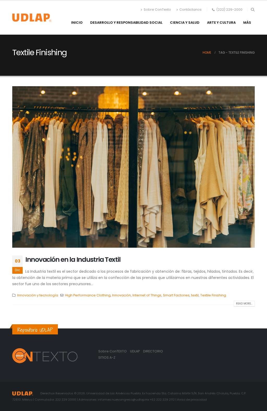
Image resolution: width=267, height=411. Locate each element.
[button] (252, 10)
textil (195, 295)
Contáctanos (190, 9)
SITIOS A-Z (106, 357)
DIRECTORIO (153, 351)
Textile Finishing (213, 295)
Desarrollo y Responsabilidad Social (126, 22)
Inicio (77, 22)
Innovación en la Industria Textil (72, 259)
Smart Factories (176, 295)
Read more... (244, 304)
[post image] (133, 167)
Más (247, 22)
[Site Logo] (31, 18)
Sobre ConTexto (157, 9)
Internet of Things (146, 295)
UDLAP (135, 351)
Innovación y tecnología (37, 295)
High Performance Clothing (88, 295)
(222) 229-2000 (229, 9)
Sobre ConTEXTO (112, 351)
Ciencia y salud (184, 22)
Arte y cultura (221, 22)
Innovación (121, 295)
